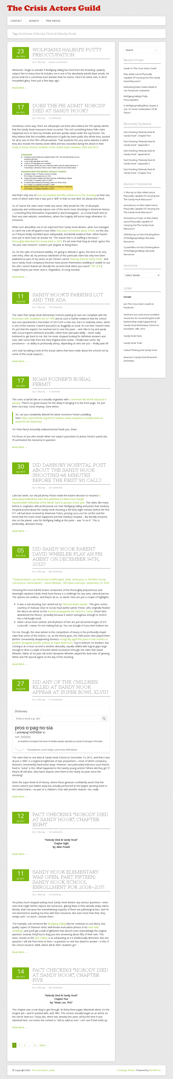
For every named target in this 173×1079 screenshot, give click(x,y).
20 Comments (56, 487)
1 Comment (54, 391)
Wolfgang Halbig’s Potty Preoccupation (67, 52)
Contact (16, 20)
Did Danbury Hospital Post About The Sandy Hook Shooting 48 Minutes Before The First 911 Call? (69, 472)
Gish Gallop (41, 937)
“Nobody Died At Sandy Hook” (86, 259)
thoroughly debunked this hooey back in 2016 (37, 241)
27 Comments (56, 699)
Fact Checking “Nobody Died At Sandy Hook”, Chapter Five (70, 975)
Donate (34, 20)
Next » (43, 1045)
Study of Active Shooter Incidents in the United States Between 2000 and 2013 (55, 147)
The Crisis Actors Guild (43, 1070)
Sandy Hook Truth (133, 343)
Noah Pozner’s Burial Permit (61, 381)
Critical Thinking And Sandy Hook (140, 350)
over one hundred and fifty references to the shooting (66, 195)
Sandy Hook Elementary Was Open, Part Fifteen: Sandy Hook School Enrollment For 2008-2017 (68, 879)
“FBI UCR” (95, 266)
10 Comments (56, 307)
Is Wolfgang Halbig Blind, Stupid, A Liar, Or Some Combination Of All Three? (141, 109)
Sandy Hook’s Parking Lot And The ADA (67, 297)
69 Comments (56, 987)
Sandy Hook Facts (133, 335)
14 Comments (56, 831)
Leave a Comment (58, 62)
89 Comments (56, 571)
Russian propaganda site (70, 611)
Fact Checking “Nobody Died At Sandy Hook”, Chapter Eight (70, 819)
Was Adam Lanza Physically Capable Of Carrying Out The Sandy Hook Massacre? (142, 78)
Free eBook (53, 20)
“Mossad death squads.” (75, 604)
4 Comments (55, 894)
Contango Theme (126, 1070)
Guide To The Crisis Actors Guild (140, 68)
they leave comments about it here (75, 230)
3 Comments (55, 118)
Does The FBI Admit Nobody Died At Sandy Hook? (68, 108)
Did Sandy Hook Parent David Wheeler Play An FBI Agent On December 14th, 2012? (67, 556)
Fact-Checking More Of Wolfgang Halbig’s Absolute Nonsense (141, 238)
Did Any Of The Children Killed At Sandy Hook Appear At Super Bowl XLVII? (70, 687)
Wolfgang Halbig (57, 923)
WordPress (155, 1070)
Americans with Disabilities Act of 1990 (33, 318)
